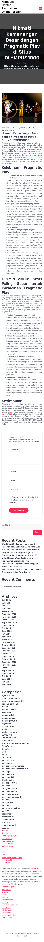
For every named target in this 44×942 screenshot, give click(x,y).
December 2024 (9, 648)
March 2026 (7, 611)
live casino (6, 712)
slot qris (5, 800)
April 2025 (6, 637)
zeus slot (6, 828)
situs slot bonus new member (15, 743)
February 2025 (8, 642)
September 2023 (9, 670)
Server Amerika (9, 738)
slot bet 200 (7, 757)
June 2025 (7, 631)
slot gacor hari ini (10, 788)
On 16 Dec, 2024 (8, 128)
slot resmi (6, 805)
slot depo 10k (8, 774)
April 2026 (6, 608)
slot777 (5, 811)
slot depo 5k (6, 913)
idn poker (5, 892)
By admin (21, 128)
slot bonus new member (13, 766)
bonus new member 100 (13, 701)
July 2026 (6, 600)
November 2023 (9, 665)
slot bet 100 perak (8, 887)
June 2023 (7, 679)
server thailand (7, 844)
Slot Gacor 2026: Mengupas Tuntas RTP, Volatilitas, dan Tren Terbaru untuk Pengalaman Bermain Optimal (20, 558)
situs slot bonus (8, 841)
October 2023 (8, 668)
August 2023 (8, 673)
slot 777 (5, 755)
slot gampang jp (9, 791)
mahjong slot (8, 715)
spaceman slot (8, 817)
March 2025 (7, 639)
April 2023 (6, 685)
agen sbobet (6, 889)
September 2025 (9, 622)
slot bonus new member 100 (15, 769)
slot (3, 852)
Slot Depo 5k (8, 780)
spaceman (6, 814)
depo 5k (5, 831)
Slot (25, 63)
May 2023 (6, 682)
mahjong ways (8, 718)
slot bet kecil (8, 760)
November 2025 (9, 617)
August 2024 (8, 656)
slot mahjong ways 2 (11, 797)
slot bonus (7, 763)
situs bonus (7, 740)
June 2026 (7, 603)
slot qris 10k (7, 802)
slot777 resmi (7, 918)
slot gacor (6, 786)
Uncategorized (9, 825)
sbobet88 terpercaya (10, 905)
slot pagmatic (7, 838)
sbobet (5, 729)
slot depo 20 (6, 908)
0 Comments (9, 130)
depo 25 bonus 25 (10, 704)
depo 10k (5, 833)
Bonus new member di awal (12, 857)
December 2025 (9, 614)
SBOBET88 (7, 735)
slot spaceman (7, 900)
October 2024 (8, 654)
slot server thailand (9, 915)
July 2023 (6, 676)
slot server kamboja (11, 808)
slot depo (6, 771)
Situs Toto (7, 746)
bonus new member (11, 698)
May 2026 (6, 606)
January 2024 (8, 659)
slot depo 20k (8, 777)
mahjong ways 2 (9, 721)
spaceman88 (8, 819)
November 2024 (9, 651)
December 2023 (9, 662)
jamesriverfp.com (35, 153)
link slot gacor (7, 910)
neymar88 (6, 724)
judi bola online (9, 709)
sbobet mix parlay (10, 732)
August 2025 (8, 625)
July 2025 (6, 628)
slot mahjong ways (10, 794)
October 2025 (8, 620)
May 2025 (6, 634)
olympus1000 (7, 414)
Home (17, 63)
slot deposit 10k (9, 783)
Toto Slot (6, 822)
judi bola (6, 707)
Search (6, 525)
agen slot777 (8, 695)
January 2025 (8, 645)
